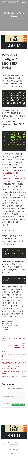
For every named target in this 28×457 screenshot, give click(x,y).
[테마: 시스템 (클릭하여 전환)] (17, 2)
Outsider (16, 453)
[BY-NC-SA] (6, 327)
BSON (11, 325)
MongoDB (6, 325)
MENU (23, 2)
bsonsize (16, 325)
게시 (6, 329)
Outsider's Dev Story (14, 15)
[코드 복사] (25, 105)
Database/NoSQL (7, 323)
